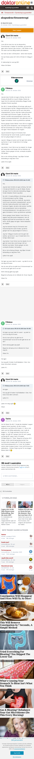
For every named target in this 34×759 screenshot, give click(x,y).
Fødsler (3, 534)
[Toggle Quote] (3, 180)
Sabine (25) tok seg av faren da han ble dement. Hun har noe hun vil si (25, 512)
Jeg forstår (17, 753)
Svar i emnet (17, 30)
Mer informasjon (17, 757)
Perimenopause (6, 550)
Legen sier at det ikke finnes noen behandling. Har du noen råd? (7, 512)
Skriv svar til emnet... (11, 476)
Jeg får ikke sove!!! (7, 558)
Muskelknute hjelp (7, 566)
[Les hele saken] (8, 504)
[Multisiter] (2, 71)
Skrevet (13, 38)
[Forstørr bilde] (14, 403)
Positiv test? (5, 542)
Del (8, 484)
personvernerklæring (19, 749)
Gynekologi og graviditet (19, 25)
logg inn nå (22, 467)
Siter (7, 71)
